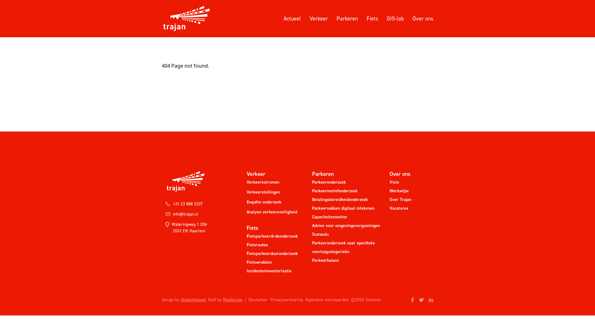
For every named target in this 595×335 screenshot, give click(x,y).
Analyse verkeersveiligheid (272, 212)
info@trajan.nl (185, 214)
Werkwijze (399, 191)
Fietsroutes (257, 245)
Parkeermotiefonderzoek (335, 191)
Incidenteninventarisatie (269, 271)
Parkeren (347, 18)
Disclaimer (258, 300)
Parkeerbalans (325, 260)
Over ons (422, 18)
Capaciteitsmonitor (329, 217)
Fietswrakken (259, 262)
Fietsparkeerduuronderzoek (272, 254)
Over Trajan (400, 200)
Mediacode (232, 300)
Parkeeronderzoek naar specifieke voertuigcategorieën (343, 247)
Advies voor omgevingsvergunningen (346, 226)
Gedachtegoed (193, 300)
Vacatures (399, 208)
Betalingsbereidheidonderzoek (340, 200)
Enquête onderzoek (264, 202)
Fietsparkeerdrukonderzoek (272, 236)
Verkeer (319, 18)
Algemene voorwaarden (327, 300)
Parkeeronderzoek (329, 182)
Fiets (372, 18)
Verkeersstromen (263, 182)
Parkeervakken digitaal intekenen (343, 208)
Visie (394, 182)
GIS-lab (395, 18)
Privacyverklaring (286, 300)
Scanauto (320, 234)
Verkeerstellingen (263, 192)
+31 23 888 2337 (188, 204)
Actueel (292, 18)
